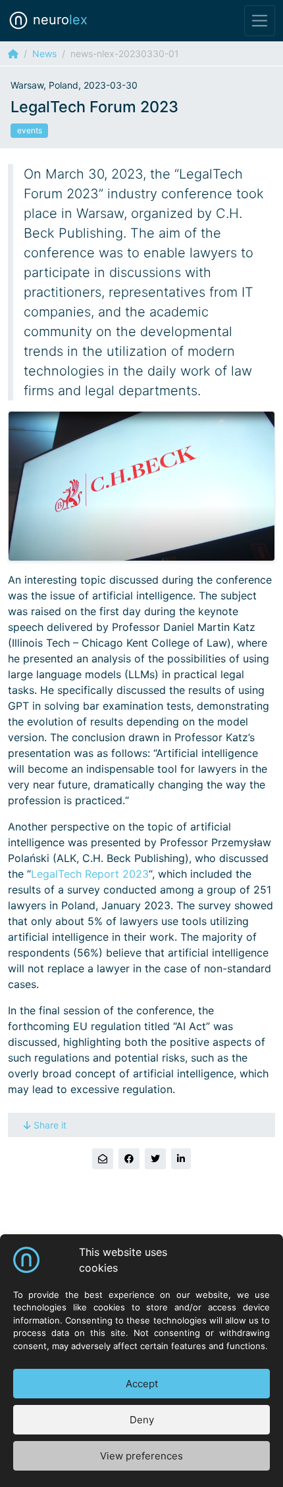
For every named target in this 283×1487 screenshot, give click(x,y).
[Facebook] (129, 1158)
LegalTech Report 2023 (90, 873)
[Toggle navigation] (259, 20)
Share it (50, 1125)
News (44, 53)
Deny (142, 1419)
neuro (58, 20)
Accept (142, 1383)
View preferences (141, 1456)
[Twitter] (155, 1158)
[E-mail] (102, 1158)
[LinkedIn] (181, 1158)
